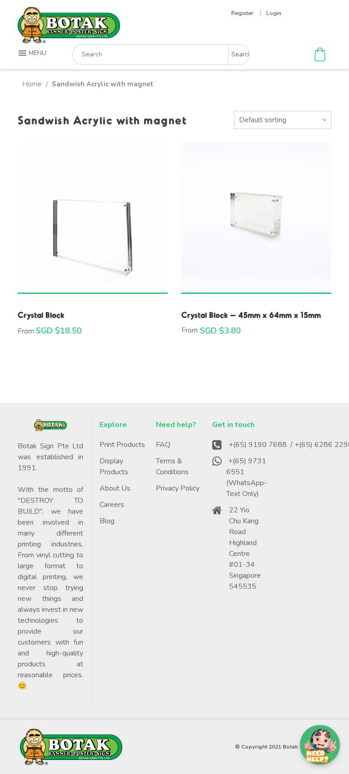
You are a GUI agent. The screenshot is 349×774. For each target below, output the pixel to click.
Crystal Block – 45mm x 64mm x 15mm (251, 314)
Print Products (122, 445)
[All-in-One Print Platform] (69, 39)
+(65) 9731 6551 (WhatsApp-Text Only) (246, 477)
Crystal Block (41, 314)
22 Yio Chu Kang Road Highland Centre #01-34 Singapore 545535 (245, 548)
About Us (115, 488)
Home (32, 84)
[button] (33, 53)
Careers (112, 505)
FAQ (163, 445)
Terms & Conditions (172, 466)
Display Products (114, 466)
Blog (107, 521)
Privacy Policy (177, 488)
